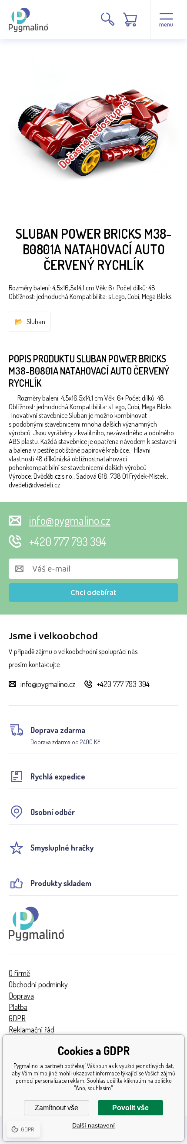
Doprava (21, 995)
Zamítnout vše (56, 1107)
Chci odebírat (93, 593)
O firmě (19, 973)
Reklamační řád (31, 1029)
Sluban (36, 321)
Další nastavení (93, 1125)
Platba (18, 1007)
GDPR (17, 1018)
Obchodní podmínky (38, 984)
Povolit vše (130, 1107)
